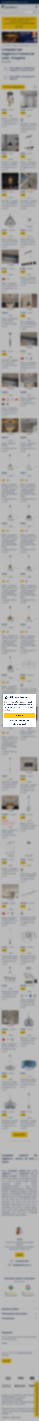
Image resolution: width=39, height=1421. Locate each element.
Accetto (19, 715)
